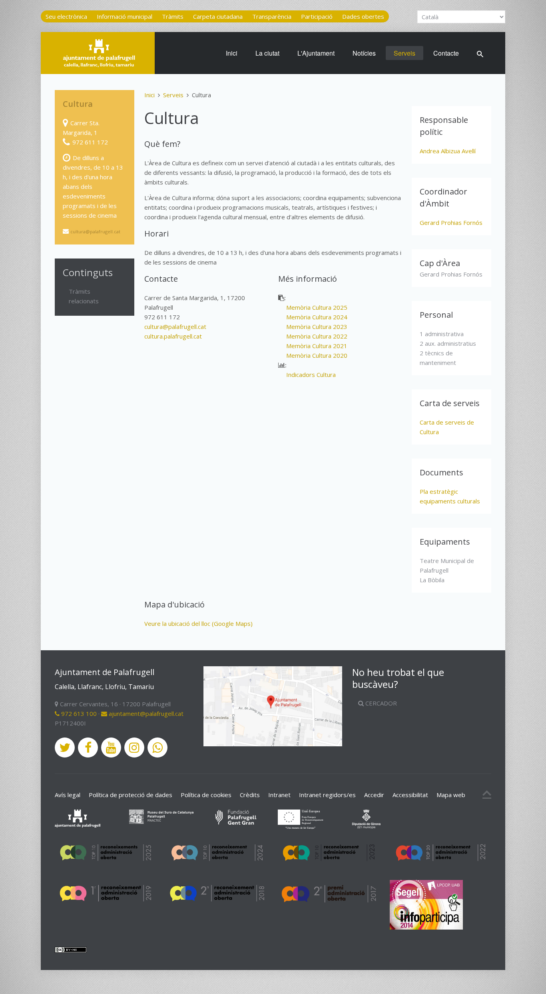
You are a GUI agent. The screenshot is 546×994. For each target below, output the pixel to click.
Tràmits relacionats (84, 296)
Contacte (446, 53)
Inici (231, 53)
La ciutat (267, 53)
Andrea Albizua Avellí (448, 151)
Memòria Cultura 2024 (316, 317)
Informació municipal (124, 16)
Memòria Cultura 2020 (316, 355)
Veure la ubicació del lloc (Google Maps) (198, 623)
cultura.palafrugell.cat (173, 336)
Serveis (404, 53)
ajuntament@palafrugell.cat (145, 713)
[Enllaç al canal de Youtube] (111, 747)
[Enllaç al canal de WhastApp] (157, 747)
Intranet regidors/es (327, 795)
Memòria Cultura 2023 (316, 327)
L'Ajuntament (316, 53)
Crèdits (250, 795)
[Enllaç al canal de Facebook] (88, 747)
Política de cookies (206, 795)
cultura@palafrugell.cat (175, 327)
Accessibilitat (410, 795)
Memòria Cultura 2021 (316, 346)
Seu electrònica (66, 16)
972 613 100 (78, 713)
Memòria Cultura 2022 (316, 336)
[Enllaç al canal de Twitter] (65, 747)
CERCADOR (380, 703)
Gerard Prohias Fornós (451, 222)
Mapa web (450, 795)
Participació (317, 16)
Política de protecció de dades (130, 795)
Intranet (279, 795)
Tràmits (172, 16)
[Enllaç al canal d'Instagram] (134, 747)
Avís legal (67, 795)
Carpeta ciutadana (218, 16)
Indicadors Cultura (311, 375)
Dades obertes (363, 16)
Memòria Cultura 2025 (316, 307)
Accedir (374, 795)
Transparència (271, 16)
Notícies (364, 53)
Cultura (78, 103)
